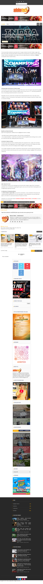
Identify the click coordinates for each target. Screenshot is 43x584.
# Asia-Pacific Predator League (23, 202)
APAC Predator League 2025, (21, 39)
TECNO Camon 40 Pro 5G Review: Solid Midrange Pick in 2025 (21, 442)
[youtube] (19, 1)
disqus (36, 250)
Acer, (15, 39)
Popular (16, 430)
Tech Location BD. (10, 580)
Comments (27, 430)
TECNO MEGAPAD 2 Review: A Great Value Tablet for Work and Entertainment (21, 407)
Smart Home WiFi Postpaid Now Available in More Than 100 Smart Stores (24, 529)
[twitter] (21, 1)
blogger (32, 250)
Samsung (3, 235)
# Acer (5, 202)
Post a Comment (5, 256)
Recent (21, 430)
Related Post (4, 231)
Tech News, (38, 39)
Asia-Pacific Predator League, (31, 39)
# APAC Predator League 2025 (12, 202)
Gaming (15, 506)
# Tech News (32, 202)
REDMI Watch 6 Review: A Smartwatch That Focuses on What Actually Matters (21, 414)
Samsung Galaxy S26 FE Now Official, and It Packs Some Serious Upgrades (6, 244)
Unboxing (15, 508)
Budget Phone (16, 503)
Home (4, 24)
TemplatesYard (19, 582)
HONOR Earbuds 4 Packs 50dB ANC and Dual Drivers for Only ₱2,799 (35, 244)
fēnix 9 (17, 235)
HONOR (31, 235)
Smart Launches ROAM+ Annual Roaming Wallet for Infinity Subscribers (24, 523)
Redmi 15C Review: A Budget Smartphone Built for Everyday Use (21, 462)
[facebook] (23, 1)
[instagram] (17, 1)
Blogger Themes (30, 582)
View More (40, 231)
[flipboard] (26, 1)
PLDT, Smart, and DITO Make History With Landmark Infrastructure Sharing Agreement (24, 539)
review (14, 510)
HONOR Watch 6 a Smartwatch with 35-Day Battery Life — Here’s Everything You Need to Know (24, 564)
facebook (40, 250)
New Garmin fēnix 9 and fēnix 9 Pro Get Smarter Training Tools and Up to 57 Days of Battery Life (21, 245)
